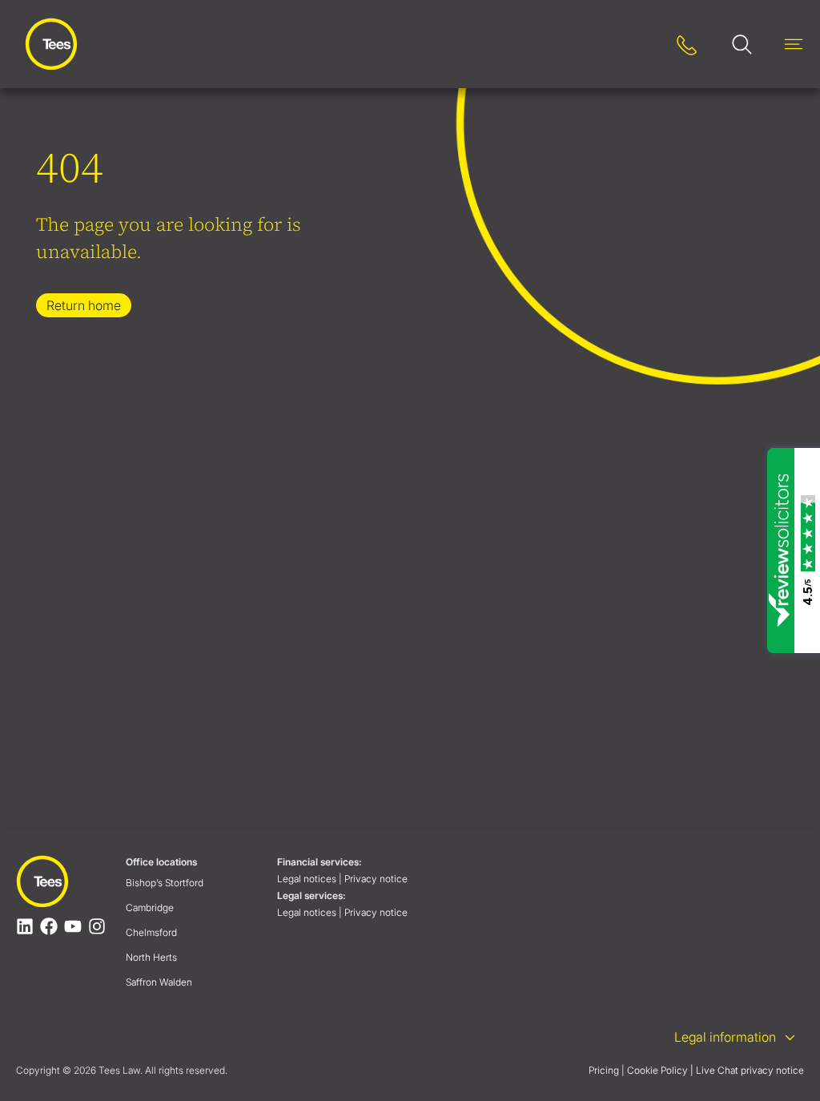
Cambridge (150, 907)
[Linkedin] (25, 926)
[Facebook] (49, 926)
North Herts (151, 957)
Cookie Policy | (660, 1070)
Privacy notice (377, 879)
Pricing (604, 1070)
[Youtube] (73, 926)
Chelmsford (151, 932)
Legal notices (306, 879)
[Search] (637, 44)
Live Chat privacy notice (750, 1070)
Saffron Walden (159, 982)
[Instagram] (97, 926)
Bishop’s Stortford (164, 883)
